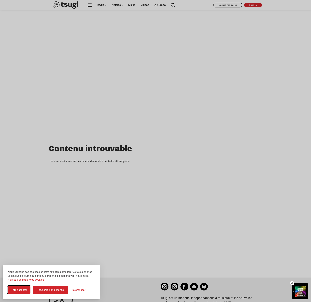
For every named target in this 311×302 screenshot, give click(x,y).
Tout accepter (19, 290)
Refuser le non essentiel (50, 290)
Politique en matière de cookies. (26, 279)
